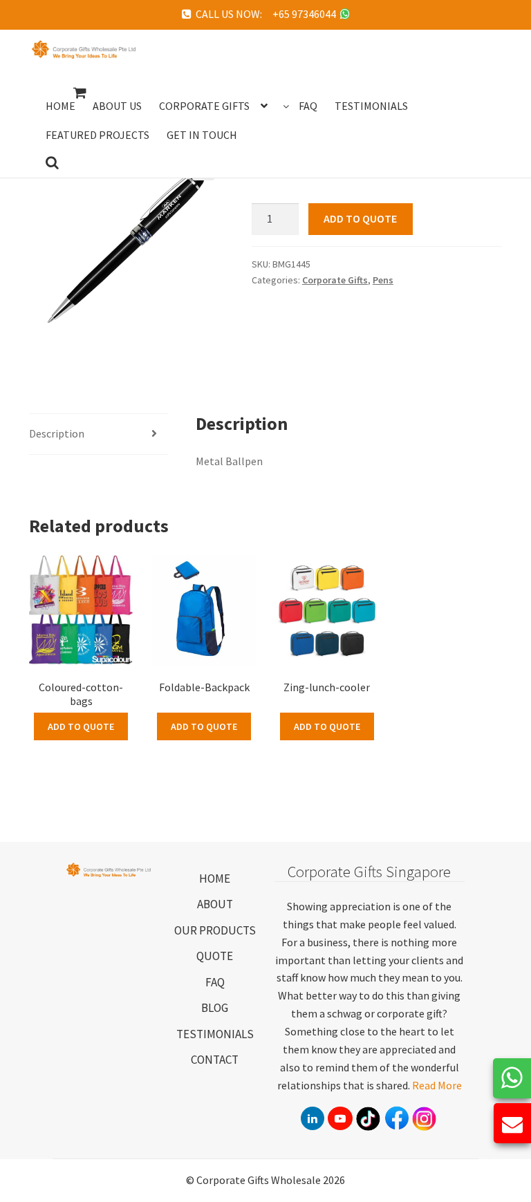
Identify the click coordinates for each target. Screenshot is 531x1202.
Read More (437, 1085)
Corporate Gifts (335, 280)
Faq (308, 106)
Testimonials (371, 106)
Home (60, 106)
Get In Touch (202, 135)
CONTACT (215, 1059)
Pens (383, 280)
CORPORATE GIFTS (204, 106)
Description (56, 433)
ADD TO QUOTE (360, 218)
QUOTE (214, 956)
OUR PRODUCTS (215, 930)
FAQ (215, 982)
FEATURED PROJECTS (97, 135)
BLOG (214, 1007)
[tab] (98, 434)
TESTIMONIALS (215, 1034)
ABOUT (215, 904)
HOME (214, 878)
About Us (117, 106)
